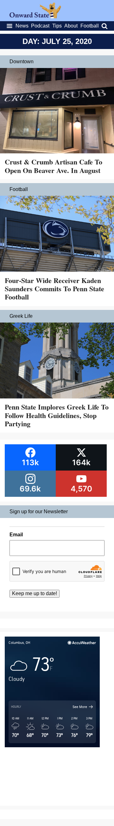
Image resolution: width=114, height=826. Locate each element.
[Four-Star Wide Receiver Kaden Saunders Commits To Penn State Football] (57, 234)
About (71, 25)
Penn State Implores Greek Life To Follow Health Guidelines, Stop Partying (57, 415)
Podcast (40, 25)
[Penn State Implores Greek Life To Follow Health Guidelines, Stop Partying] (57, 361)
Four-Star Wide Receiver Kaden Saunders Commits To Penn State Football (54, 288)
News (22, 25)
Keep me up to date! (34, 593)
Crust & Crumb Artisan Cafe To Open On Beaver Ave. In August (53, 166)
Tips (57, 25)
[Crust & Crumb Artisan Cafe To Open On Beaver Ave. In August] (57, 111)
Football (89, 25)
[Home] (35, 16)
